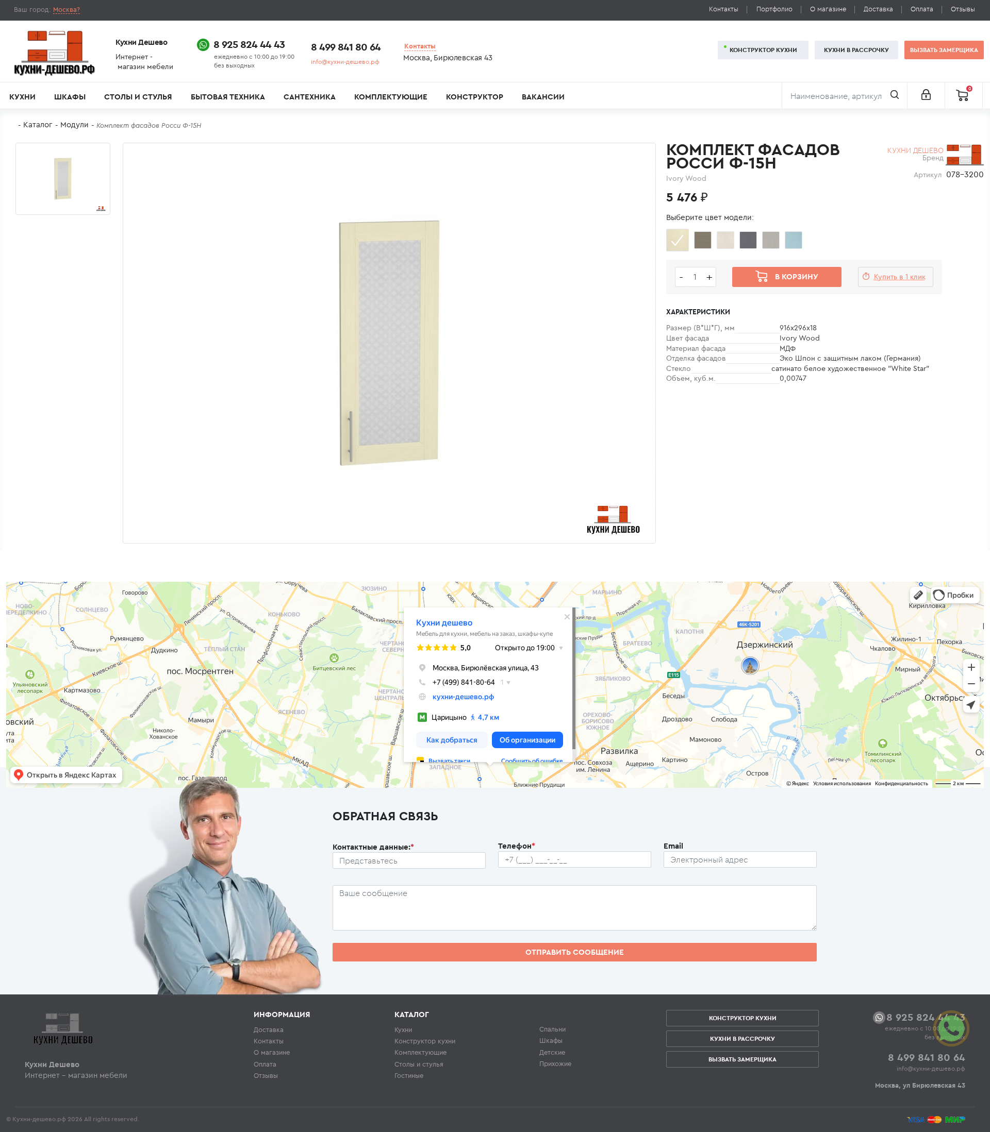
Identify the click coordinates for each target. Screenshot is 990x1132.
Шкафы (70, 97)
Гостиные (408, 1075)
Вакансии (543, 97)
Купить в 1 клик (900, 276)
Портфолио (774, 9)
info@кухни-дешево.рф (345, 61)
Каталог (38, 124)
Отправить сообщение (574, 952)
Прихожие (555, 1063)
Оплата (922, 9)
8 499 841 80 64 (346, 46)
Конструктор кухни (763, 50)
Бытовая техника (228, 97)
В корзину (796, 276)
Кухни (22, 97)
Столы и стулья (138, 97)
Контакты (723, 9)
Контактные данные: (373, 847)
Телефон (516, 846)
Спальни (552, 1029)
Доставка (878, 9)
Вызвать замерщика (944, 50)
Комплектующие (390, 97)
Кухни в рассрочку (856, 50)
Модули (74, 124)
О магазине (828, 9)
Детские (552, 1052)
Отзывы (963, 9)
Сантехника (310, 97)
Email (673, 846)
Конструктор (474, 97)
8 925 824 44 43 (249, 44)
